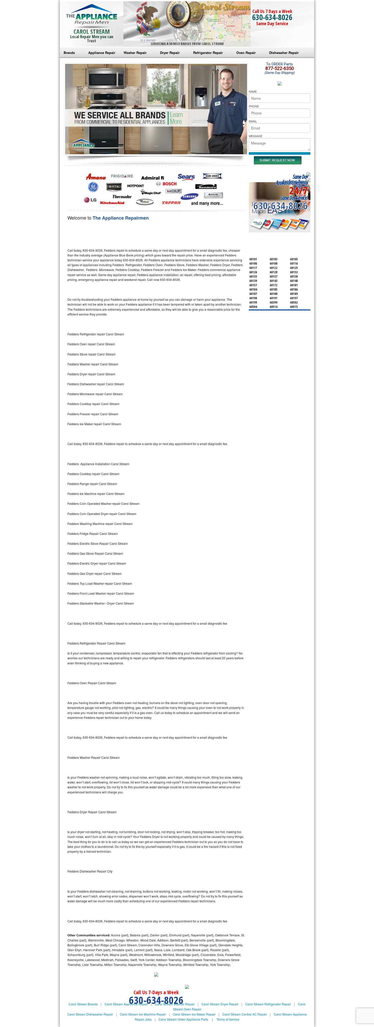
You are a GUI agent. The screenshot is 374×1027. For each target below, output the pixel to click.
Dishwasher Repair (284, 52)
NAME (253, 91)
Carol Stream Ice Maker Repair (194, 1014)
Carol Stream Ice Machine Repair (143, 1014)
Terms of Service (228, 1019)
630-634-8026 (272, 17)
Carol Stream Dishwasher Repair (90, 1014)
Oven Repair (246, 52)
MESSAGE (255, 136)
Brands (69, 52)
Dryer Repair (170, 52)
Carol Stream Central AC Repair (244, 1014)
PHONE (254, 106)
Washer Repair (135, 52)
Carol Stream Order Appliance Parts (183, 1019)
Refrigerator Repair (208, 52)
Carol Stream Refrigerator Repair (268, 1004)
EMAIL (253, 121)
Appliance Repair (101, 52)
